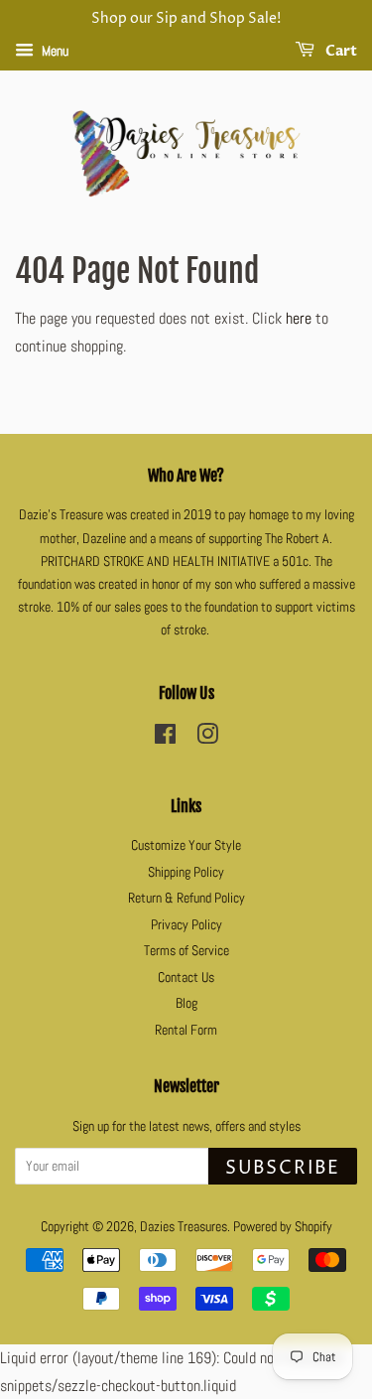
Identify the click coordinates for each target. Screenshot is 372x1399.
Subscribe (282, 1168)
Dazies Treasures (183, 1226)
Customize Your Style (186, 845)
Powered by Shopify (282, 1226)
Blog (186, 1003)
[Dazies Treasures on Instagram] (207, 738)
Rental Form (186, 1030)
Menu (53, 51)
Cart (339, 51)
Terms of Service (186, 950)
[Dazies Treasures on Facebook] (165, 738)
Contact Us (186, 977)
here (298, 318)
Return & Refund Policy (186, 898)
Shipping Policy (186, 872)
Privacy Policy (186, 924)
